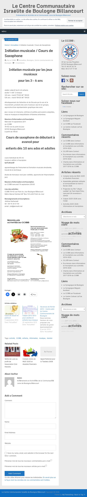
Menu (4, 31)
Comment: (8, 400)
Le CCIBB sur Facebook (72, 124)
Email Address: (10, 432)
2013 (74, 228)
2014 (78, 228)
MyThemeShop (68, 495)
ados (74, 236)
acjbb (77, 231)
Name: (7, 422)
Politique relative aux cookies (64, 25)
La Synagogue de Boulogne (73, 115)
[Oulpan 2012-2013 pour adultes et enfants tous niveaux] (30, 310)
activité (12, 338)
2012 (70, 228)
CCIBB (18, 338)
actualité (63, 236)
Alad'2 (72, 239)
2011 (66, 228)
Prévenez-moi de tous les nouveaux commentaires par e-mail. (27, 461)
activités (74, 233)
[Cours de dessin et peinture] (12, 310)
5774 (73, 231)
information (33, 338)
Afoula (68, 239)
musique (42, 338)
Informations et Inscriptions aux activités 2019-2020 (73, 146)
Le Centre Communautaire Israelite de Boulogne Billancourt (43, 8)
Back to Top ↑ (79, 495)
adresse (78, 236)
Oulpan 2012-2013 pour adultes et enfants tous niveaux (30, 318)
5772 (66, 231)
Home (7, 45)
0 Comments (20, 63)
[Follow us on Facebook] (63, 80)
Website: (8, 443)
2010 (62, 228)
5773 (70, 231)
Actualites (14, 45)
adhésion (69, 236)
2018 (81, 228)
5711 (62, 231)
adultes (63, 239)
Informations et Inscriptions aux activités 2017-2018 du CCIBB (73, 164)
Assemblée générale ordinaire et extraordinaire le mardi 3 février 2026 (74, 183)
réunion (49, 338)
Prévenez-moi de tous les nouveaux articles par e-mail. (25, 466)
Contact (78, 141)
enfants (25, 338)
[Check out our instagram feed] (71, 80)
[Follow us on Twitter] (67, 80)
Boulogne (30, 60)
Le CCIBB (12, 60)
